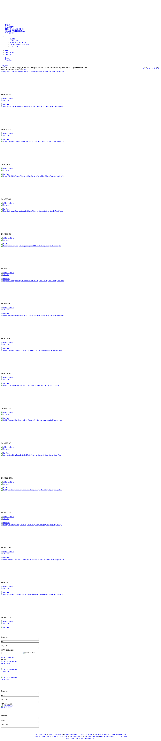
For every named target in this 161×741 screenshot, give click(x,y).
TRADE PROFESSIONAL (19, 44)
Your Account (10, 52)
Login (7, 50)
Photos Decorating (86, 734)
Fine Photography (72, 738)
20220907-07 (5, 679)
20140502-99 (5, 663)
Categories (4, 66)
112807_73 (5, 671)
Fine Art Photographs (91, 736)
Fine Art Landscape (76, 736)
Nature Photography (71, 734)
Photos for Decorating (101, 734)
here (25, 69)
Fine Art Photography (107, 736)
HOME (12, 39)
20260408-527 (6, 708)
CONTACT (14, 46)
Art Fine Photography (42, 736)
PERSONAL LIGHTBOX (19, 43)
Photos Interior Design (118, 734)
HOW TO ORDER (8, 657)
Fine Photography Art (87, 738)
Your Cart (8, 54)
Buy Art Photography (55, 734)
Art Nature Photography (59, 736)
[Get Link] (5, 100)
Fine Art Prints (122, 736)
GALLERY (14, 41)
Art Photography (41, 734)
